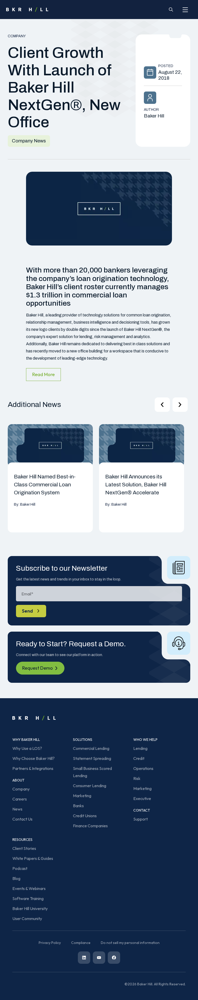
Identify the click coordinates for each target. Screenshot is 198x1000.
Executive (142, 798)
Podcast (19, 868)
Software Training (28, 898)
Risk (137, 778)
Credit (138, 758)
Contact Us (22, 819)
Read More (43, 374)
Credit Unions (85, 815)
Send (27, 611)
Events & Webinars (29, 888)
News (17, 809)
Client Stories (24, 848)
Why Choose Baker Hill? (33, 758)
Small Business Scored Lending (92, 772)
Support (140, 819)
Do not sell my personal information (130, 942)
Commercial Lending (91, 748)
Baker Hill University (30, 908)
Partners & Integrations (32, 768)
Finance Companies (90, 825)
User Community (27, 918)
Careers (19, 799)
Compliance (80, 942)
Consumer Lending (89, 785)
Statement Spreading (92, 758)
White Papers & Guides (32, 858)
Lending (140, 748)
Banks (78, 805)
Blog (16, 878)
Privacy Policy (50, 942)
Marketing (82, 795)
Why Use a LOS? (27, 748)
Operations (143, 768)
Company (21, 789)
